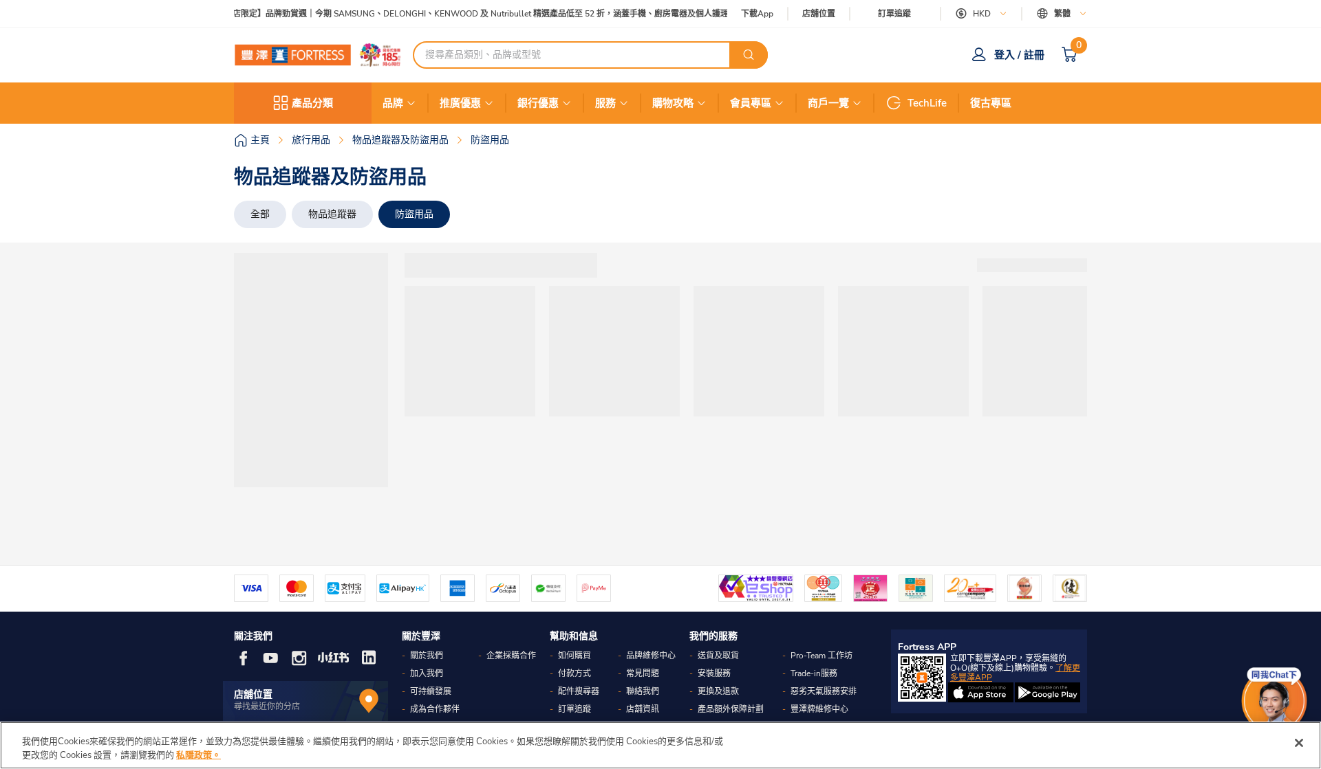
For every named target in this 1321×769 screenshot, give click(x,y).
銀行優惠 (538, 103)
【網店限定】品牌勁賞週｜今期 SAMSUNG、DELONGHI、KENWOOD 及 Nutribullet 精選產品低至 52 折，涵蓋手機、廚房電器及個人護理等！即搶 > (485, 14)
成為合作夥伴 (435, 709)
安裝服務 (714, 673)
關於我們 (426, 655)
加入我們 (426, 673)
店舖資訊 (642, 709)
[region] (660, 745)
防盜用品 (414, 214)
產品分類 (312, 103)
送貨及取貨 (718, 655)
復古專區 (990, 103)
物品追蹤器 (332, 214)
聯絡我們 (642, 691)
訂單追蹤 (894, 13)
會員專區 (750, 103)
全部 (260, 214)
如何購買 (574, 655)
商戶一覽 (828, 103)
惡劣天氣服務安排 (824, 691)
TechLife (927, 103)
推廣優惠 (460, 103)
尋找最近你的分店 (267, 706)
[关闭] (1299, 743)
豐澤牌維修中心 (819, 709)
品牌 (393, 103)
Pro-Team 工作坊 (821, 655)
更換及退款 (718, 691)
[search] (748, 55)
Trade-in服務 (814, 673)
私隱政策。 (198, 754)
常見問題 (642, 673)
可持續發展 (430, 691)
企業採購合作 (511, 655)
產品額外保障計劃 (731, 709)
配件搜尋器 (578, 691)
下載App (757, 13)
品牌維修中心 (651, 655)
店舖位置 (818, 14)
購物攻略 (673, 103)
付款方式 (574, 673)
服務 (605, 103)
